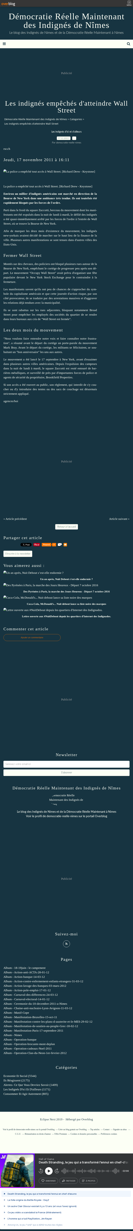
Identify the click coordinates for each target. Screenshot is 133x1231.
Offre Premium (60, 1134)
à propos (90, 1181)
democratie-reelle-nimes (62, 816)
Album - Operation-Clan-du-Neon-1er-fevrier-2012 (35, 1053)
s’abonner (51, 1181)
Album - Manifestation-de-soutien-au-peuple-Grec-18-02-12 (40, 1026)
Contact (106, 1129)
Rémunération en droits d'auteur (38, 1134)
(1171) (26, 1089)
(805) (25, 1094)
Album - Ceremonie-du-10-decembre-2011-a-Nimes (35, 1003)
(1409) (30, 1085)
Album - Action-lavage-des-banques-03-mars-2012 (34, 985)
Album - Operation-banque (20, 1039)
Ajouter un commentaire (32, 637)
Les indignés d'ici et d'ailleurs (66, 132)
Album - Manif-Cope (16, 1012)
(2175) (16, 1080)
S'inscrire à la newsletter (17, 554)
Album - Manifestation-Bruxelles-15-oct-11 (30, 1017)
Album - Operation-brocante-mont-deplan (29, 1044)
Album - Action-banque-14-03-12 (24, 976)
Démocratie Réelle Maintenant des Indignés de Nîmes (67, 21)
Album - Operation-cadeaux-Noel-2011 (27, 1048)
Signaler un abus (120, 1129)
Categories (76, 119)
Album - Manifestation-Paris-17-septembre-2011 (33, 1030)
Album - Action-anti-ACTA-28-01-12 (26, 972)
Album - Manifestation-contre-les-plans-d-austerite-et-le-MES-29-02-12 (47, 1021)
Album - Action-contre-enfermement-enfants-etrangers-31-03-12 (43, 981)
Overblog (87, 1119)
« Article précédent (15, 519)
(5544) (19, 1076)
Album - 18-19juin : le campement (24, 968)
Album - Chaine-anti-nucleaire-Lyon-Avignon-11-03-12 (37, 1008)
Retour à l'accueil (66, 527)
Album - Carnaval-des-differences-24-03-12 (30, 994)
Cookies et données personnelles (83, 1134)
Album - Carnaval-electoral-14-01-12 (26, 999)
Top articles (95, 1129)
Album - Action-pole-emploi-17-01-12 (27, 990)
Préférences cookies (109, 1134)
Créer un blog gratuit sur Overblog (72, 1129)
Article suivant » (119, 519)
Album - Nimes (12, 1035)
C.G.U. (18, 1134)
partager (70, 1181)
